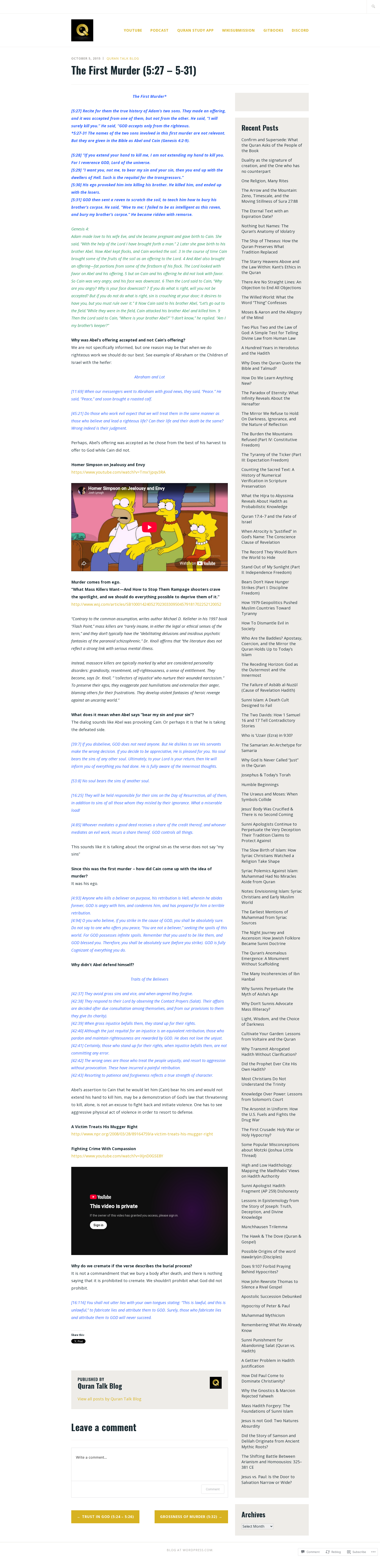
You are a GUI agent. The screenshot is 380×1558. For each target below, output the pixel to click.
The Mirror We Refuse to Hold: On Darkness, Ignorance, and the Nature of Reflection (270, 419)
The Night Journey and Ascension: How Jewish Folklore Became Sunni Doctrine (270, 938)
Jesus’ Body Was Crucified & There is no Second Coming (267, 811)
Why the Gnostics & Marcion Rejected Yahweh (268, 1393)
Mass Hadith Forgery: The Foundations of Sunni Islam (267, 1408)
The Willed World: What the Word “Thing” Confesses (267, 299)
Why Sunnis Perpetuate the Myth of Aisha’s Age (267, 991)
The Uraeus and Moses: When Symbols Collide (269, 796)
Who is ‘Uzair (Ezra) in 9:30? (267, 735)
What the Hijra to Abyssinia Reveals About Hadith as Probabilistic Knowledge (267, 501)
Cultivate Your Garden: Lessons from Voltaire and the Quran (270, 1036)
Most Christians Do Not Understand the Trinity (263, 1081)
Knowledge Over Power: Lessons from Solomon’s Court (271, 1096)
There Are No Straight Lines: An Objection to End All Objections (271, 284)
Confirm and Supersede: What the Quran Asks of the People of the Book (271, 145)
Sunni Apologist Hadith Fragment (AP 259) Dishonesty (269, 1188)
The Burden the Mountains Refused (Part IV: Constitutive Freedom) (269, 439)
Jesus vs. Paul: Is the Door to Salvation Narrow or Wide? (268, 1479)
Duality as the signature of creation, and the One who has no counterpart (270, 165)
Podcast (159, 30)
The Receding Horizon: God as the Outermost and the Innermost (269, 670)
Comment (213, 1489)
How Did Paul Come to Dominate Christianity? (263, 1378)
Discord (300, 30)
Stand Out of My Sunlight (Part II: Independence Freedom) (270, 569)
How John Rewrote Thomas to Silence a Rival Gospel (269, 1284)
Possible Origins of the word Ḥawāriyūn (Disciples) (268, 1254)
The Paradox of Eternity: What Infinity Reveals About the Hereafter (270, 398)
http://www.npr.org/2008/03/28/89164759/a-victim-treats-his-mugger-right (142, 1134)
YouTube (133, 30)
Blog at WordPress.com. (190, 1550)
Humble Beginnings (260, 784)
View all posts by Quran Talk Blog (109, 1398)
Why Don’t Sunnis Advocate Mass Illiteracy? (267, 1006)
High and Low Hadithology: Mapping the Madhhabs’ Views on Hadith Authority (270, 1170)
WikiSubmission (238, 30)
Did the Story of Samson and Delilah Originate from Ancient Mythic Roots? (270, 1441)
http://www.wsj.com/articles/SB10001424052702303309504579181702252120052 (146, 604)
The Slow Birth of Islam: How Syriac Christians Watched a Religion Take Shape (268, 855)
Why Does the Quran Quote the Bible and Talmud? (271, 365)
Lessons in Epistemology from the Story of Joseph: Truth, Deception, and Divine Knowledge (270, 1209)
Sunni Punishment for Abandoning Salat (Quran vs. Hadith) (268, 1345)
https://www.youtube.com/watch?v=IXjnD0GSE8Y (117, 1155)
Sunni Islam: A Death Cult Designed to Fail (265, 702)
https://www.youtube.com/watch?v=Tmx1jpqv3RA (118, 472)
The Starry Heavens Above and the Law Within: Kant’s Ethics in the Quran (271, 267)
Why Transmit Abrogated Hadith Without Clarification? (269, 1051)
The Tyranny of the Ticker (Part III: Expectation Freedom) (271, 457)
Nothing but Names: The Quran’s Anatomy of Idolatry (268, 228)
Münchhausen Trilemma (264, 1226)
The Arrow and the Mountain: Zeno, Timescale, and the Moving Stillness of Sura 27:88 (269, 196)
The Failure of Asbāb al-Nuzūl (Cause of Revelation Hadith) (269, 687)
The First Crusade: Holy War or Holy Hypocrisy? (270, 1132)
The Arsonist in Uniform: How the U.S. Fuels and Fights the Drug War (269, 1114)
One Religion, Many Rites (264, 180)
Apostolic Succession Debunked (271, 1296)
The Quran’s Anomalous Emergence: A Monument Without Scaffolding (265, 958)
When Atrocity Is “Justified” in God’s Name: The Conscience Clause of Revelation (268, 537)
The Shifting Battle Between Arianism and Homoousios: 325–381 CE (271, 1462)
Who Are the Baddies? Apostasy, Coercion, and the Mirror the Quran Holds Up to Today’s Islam (271, 646)
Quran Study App (195, 30)
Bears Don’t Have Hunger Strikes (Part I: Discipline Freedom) (265, 587)
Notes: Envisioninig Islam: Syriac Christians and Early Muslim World (271, 896)
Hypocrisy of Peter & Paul (265, 1305)
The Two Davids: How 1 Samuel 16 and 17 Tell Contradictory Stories (270, 720)
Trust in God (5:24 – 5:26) (108, 1516)
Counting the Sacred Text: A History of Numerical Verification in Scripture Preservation (267, 478)
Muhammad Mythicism (263, 1315)
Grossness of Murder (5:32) (188, 1516)
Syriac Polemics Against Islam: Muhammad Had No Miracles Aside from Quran (269, 876)
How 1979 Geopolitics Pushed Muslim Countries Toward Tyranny (269, 608)
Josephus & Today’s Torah (265, 774)
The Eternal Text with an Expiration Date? (264, 213)
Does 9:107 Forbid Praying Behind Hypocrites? (266, 1269)
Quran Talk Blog (123, 58)
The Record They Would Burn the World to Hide (269, 554)
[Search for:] (373, 6)
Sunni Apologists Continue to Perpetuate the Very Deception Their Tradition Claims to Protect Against (271, 832)
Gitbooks (273, 30)
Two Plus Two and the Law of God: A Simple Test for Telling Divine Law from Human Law (269, 333)
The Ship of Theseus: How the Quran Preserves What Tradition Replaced (269, 246)
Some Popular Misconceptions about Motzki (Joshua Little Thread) (270, 1150)
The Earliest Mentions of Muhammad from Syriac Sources (264, 917)
